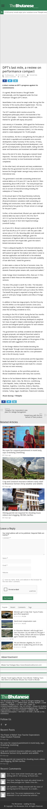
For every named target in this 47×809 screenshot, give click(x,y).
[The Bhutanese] (23, 5)
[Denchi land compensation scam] (7, 624)
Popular (5, 607)
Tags (30, 607)
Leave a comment (10, 77)
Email (5, 565)
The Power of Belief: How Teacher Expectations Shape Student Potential (20, 736)
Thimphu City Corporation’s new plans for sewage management (16, 410)
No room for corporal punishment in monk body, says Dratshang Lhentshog (22, 451)
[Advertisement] (23, 38)
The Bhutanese (9, 75)
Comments (21, 607)
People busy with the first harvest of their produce (33, 415)
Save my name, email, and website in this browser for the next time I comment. (22, 580)
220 (25, 616)
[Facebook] (2, 725)
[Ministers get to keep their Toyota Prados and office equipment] (7, 615)
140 (25, 647)
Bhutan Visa (23, 680)
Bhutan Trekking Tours (35, 678)
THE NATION (33, 75)
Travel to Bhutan (34, 680)
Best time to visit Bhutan (10, 680)
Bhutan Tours (22, 678)
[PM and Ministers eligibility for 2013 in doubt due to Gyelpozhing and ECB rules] (7, 645)
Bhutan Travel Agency (9, 678)
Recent (12, 607)
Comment (7, 538)
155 (12, 639)
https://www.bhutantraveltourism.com (28, 665)
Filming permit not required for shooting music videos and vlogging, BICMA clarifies (22, 514)
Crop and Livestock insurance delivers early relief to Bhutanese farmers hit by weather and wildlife (23, 483)
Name (5, 558)
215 (25, 623)
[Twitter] (6, 725)
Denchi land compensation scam (25, 621)
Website (5, 572)
